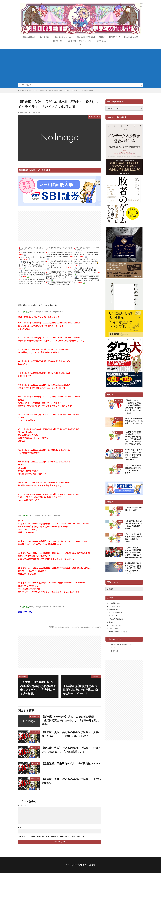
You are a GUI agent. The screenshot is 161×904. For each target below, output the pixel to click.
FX (31, 112)
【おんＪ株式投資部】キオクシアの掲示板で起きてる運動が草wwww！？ (133, 538)
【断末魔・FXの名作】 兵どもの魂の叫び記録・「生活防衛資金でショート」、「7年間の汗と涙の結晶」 (70, 720)
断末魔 (38, 112)
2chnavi (111, 622)
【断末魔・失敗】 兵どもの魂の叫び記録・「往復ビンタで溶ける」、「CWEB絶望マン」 (71, 750)
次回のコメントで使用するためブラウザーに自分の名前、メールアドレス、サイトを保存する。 (53, 836)
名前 (19, 827)
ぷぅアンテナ (113, 628)
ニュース (120, 432)
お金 (121, 466)
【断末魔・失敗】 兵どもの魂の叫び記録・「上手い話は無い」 (71, 781)
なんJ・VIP (36, 763)
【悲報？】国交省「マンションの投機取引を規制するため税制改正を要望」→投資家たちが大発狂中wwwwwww (133, 552)
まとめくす (115, 651)
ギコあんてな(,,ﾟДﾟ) (116, 619)
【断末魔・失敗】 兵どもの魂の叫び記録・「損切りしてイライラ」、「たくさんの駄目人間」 (66, 90)
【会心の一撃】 (71, 41)
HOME (22, 90)
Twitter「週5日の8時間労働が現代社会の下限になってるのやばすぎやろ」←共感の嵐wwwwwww (133, 455)
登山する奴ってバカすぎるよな (34, 252)
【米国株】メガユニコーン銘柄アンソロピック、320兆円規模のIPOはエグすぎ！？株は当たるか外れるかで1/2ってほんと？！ (134, 407)
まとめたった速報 (115, 625)
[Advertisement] (80, 66)
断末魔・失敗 (31, 90)
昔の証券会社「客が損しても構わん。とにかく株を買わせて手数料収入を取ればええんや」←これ (133, 568)
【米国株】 (102, 37)
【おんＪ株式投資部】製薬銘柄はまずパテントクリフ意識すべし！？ (133, 469)
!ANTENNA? (113, 616)
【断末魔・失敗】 (115, 37)
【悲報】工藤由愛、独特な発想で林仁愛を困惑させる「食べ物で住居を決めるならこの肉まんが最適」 (59, 254)
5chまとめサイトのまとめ (118, 632)
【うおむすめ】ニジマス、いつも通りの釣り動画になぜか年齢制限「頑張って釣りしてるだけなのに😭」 (87, 261)
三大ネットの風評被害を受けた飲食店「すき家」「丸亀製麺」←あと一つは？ (87, 254)
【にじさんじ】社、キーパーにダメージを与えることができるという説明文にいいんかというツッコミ (87, 270)
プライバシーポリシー (87, 41)
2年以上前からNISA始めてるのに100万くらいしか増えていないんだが (134, 421)
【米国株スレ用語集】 (27, 37)
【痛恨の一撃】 (57, 41)
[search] (141, 85)
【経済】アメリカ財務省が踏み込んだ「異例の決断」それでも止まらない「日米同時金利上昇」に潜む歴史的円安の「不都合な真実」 (133, 438)
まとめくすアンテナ (116, 606)
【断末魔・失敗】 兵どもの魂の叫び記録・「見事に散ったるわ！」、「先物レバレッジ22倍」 (71, 734)
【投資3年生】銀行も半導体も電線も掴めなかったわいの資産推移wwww (133, 524)
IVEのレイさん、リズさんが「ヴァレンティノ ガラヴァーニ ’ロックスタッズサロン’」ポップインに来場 (32, 264)
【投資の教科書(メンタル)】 (62, 37)
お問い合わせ (101, 41)
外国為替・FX (35, 716)
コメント (22, 805)
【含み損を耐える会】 (131, 37)
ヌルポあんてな (114, 603)
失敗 (34, 112)
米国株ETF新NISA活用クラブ (121, 644)
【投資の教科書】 (44, 37)
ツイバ (113, 647)
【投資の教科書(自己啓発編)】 (85, 37)
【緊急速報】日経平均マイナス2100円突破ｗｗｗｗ (71, 763)
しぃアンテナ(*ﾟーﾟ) (115, 613)
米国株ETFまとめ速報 (87, 865)
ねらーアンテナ (114, 609)
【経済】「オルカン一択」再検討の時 (133, 509)
